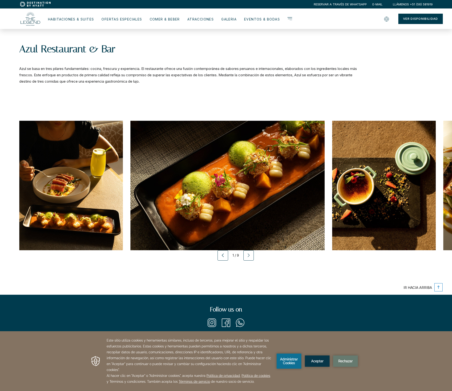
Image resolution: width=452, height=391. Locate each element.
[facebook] (226, 325)
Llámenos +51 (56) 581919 (413, 4)
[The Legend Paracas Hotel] (29, 20)
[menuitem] (340, 4)
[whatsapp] (240, 325)
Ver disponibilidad (420, 18)
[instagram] (212, 325)
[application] (226, 361)
